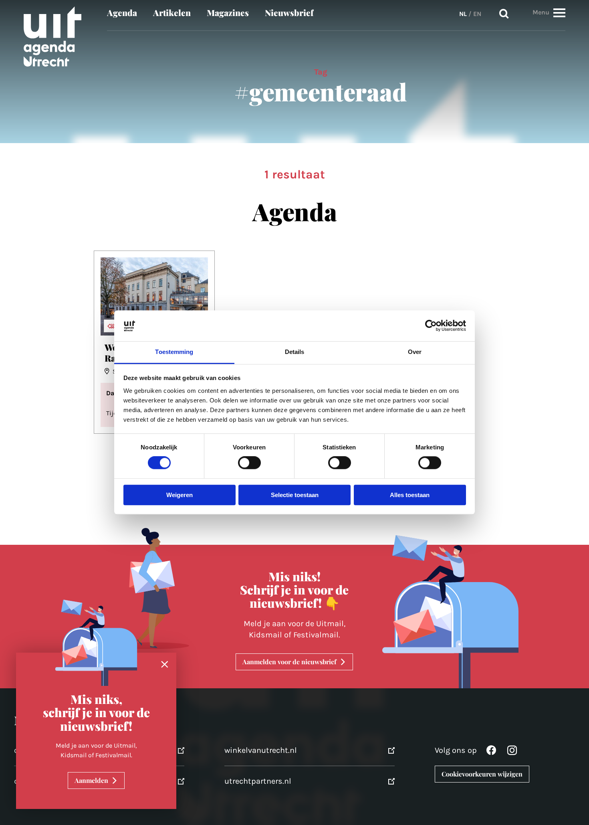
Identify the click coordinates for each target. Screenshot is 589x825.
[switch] (249, 463)
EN (477, 14)
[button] (559, 12)
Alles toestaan (410, 494)
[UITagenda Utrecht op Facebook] (491, 752)
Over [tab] (415, 351)
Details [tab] (295, 351)
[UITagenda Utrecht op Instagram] (512, 752)
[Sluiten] (164, 665)
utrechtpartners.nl (257, 781)
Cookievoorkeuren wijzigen (482, 774)
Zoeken (504, 14)
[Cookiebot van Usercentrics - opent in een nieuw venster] (431, 326)
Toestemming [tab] (174, 351)
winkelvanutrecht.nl (260, 750)
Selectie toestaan (295, 494)
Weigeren (179, 494)
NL (463, 14)
